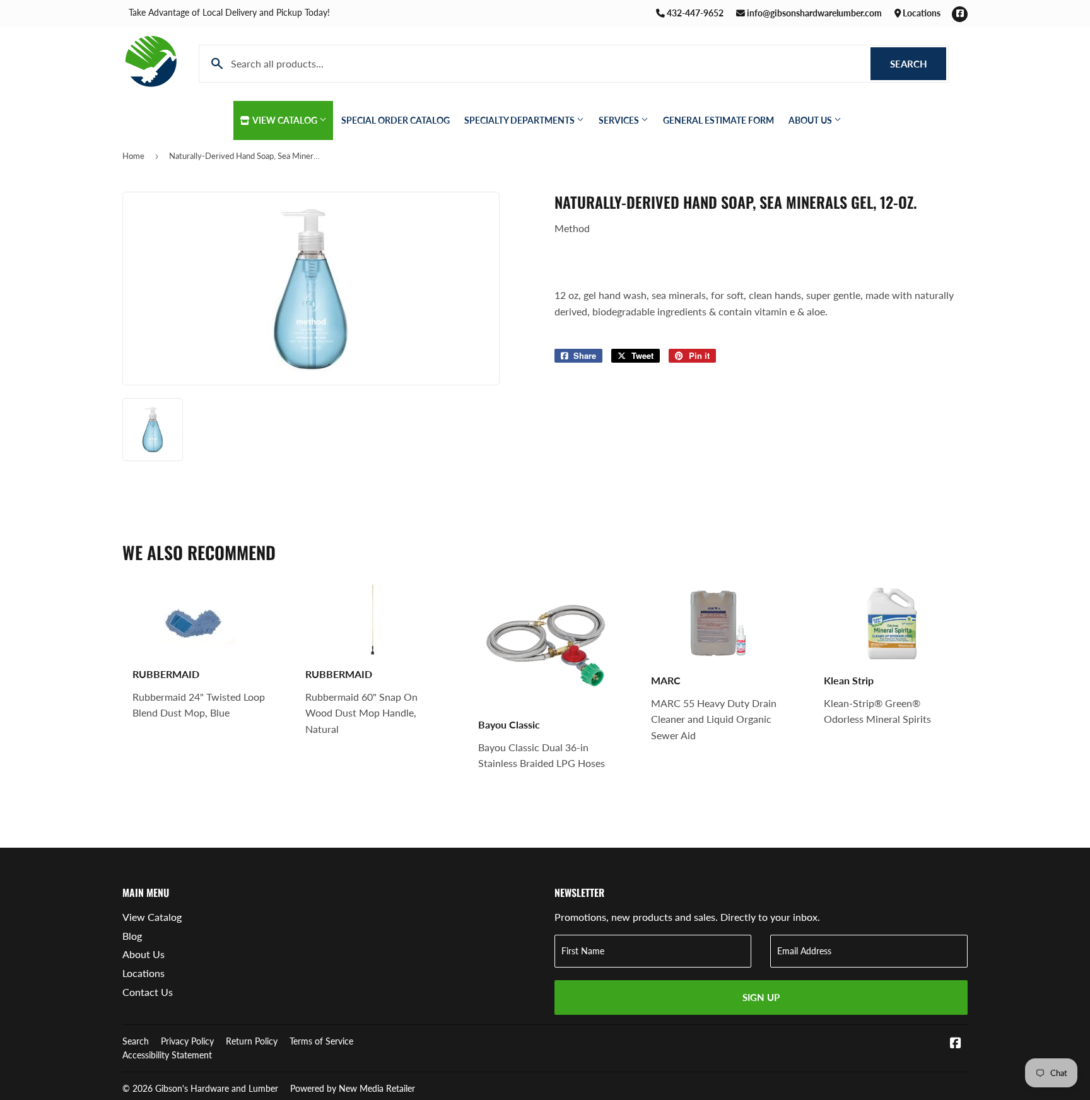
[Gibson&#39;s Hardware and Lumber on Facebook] (955, 1044)
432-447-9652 (694, 13)
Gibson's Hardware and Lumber (216, 1088)
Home (133, 156)
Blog (132, 936)
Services (620, 120)
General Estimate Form (718, 120)
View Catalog (285, 120)
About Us (811, 120)
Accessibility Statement (167, 1055)
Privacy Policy (187, 1041)
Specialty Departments (520, 120)
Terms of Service (321, 1041)
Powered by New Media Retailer (352, 1088)
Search (918, 63)
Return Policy (252, 1041)
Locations (921, 13)
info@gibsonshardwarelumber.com (813, 13)
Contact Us (147, 992)
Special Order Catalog (395, 120)
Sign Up (761, 997)
